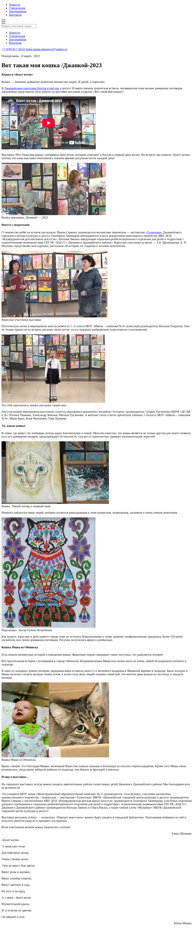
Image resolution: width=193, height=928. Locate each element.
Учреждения (17, 8)
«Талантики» (153, 232)
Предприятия (17, 11)
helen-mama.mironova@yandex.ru (46, 49)
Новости (14, 4)
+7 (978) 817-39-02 (13, 49)
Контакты (15, 14)
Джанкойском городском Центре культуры (31, 88)
